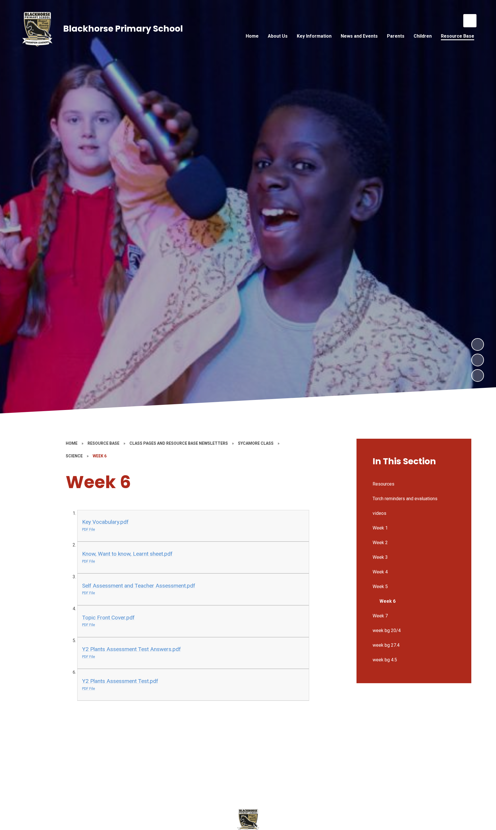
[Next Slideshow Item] (477, 344)
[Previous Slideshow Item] (477, 360)
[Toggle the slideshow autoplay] (477, 375)
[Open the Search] (469, 20)
